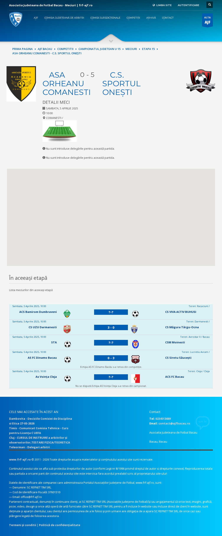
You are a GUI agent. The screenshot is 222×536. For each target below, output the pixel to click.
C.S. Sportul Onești (121, 83)
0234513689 (163, 419)
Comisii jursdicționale (105, 17)
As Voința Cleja (46, 377)
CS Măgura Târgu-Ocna (182, 327)
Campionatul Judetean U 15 (99, 49)
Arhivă (151, 17)
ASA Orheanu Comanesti (66, 83)
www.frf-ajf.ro (20, 459)
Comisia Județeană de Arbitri (64, 17)
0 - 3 (111, 358)
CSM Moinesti (175, 342)
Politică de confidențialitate (59, 525)
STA (54, 342)
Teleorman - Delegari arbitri (29, 447)
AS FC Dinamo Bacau (42, 358)
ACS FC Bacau (174, 377)
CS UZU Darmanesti (43, 327)
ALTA (207, 20)
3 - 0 (111, 327)
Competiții (133, 17)
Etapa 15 (148, 49)
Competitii (65, 49)
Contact (168, 17)
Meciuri (131, 49)
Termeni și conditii (22, 525)
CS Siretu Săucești (178, 358)
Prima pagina (22, 49)
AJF (36, 17)
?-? (111, 312)
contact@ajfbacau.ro (174, 423)
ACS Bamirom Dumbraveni (38, 312)
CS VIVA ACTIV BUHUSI (180, 312)
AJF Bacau (45, 49)
